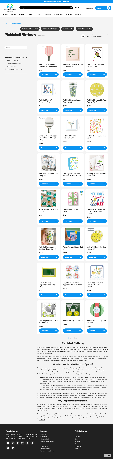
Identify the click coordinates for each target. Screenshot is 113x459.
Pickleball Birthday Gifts (79, 360)
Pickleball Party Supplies (14, 63)
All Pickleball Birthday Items (15, 61)
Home (6, 23)
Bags (76, 439)
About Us (43, 434)
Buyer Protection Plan (47, 441)
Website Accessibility (47, 451)
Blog (76, 448)
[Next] (84, 1)
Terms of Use (44, 446)
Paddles (77, 436)
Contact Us (43, 436)
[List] (88, 36)
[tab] (16, 61)
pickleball (42, 420)
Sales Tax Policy (45, 448)
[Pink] (81, 192)
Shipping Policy (45, 439)
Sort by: (95, 36)
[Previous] (29, 1)
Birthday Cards (11, 66)
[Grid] (83, 36)
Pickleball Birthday (15, 23)
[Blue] (81, 194)
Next (75, 338)
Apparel (77, 441)
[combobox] (16, 47)
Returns (42, 444)
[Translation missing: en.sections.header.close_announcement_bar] (111, 1)
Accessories (79, 444)
